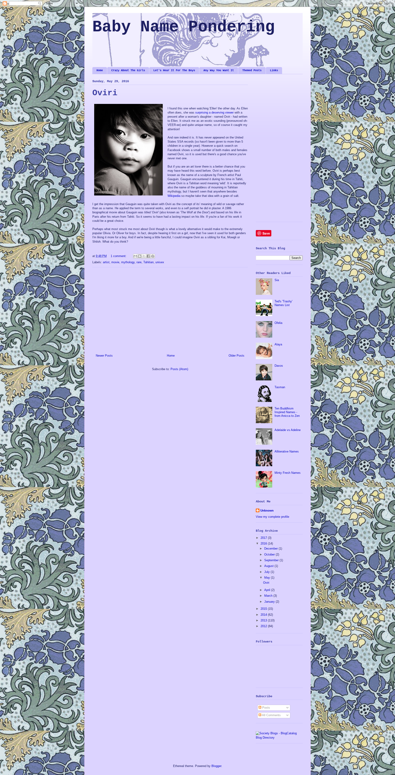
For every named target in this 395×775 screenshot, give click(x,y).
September (272, 560)
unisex (159, 262)
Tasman (280, 387)
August (269, 566)
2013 (264, 620)
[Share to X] (144, 256)
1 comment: (119, 256)
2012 (264, 626)
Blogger (216, 766)
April (267, 590)
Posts (265, 707)
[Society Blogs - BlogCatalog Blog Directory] (279, 737)
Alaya (278, 344)
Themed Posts (252, 70)
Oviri (104, 93)
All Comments (271, 715)
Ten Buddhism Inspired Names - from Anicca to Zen (287, 412)
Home (99, 70)
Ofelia (278, 323)
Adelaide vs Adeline (288, 430)
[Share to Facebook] (148, 256)
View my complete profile (272, 516)
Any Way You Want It (218, 70)
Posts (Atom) (179, 369)
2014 (264, 614)
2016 (264, 543)
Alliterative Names (287, 451)
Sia (277, 280)
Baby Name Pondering (183, 27)
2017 (264, 537)
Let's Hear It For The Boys (174, 70)
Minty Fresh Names (288, 472)
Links (274, 70)
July (267, 572)
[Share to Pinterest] (152, 256)
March (268, 595)
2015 (264, 608)
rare (138, 262)
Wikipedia (174, 196)
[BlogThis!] (139, 256)
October (270, 554)
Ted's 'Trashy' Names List (283, 303)
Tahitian (148, 262)
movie (115, 262)
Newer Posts (104, 355)
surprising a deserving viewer (214, 112)
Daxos (279, 365)
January (270, 601)
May (267, 577)
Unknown (267, 510)
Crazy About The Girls (128, 70)
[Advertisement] (170, 308)
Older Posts (236, 355)
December (271, 548)
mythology (128, 262)
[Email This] (135, 256)
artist (106, 262)
